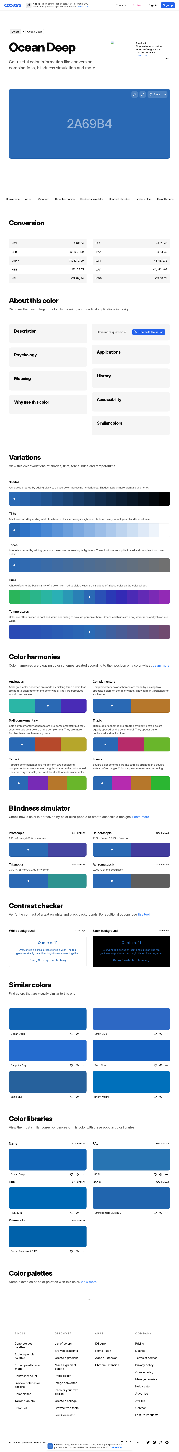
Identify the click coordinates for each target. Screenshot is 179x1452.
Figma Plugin (103, 1350)
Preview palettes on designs (28, 1384)
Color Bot (21, 1408)
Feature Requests (146, 1415)
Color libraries (165, 199)
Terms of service (146, 1358)
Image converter (66, 1383)
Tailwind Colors (25, 1401)
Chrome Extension (107, 1365)
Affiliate (140, 1400)
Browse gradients (66, 1350)
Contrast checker (119, 199)
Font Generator (65, 1415)
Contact (140, 1408)
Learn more (161, 665)
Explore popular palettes (25, 1356)
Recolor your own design (66, 1391)
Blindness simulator (91, 199)
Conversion (13, 199)
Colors (15, 31)
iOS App (100, 1343)
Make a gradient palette (65, 1366)
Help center (143, 1386)
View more (89, 1282)
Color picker (23, 1394)
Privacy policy (144, 1365)
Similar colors (143, 199)
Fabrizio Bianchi (33, 1442)
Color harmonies (65, 199)
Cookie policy (144, 1372)
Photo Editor (63, 1375)
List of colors (63, 1343)
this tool (144, 914)
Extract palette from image (28, 1367)
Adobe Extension (106, 1358)
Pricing (139, 1343)
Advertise (141, 1393)
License (140, 1350)
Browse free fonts (66, 1408)
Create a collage (66, 1401)
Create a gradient (66, 1358)
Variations (43, 199)
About (28, 199)
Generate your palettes (24, 1345)
